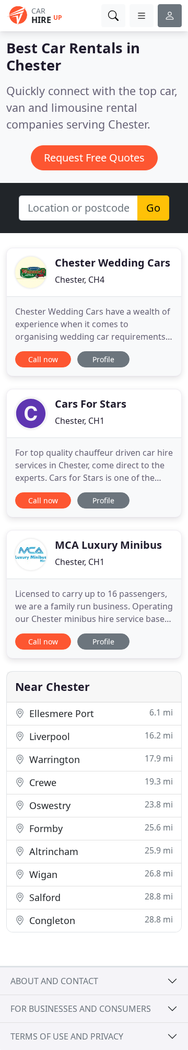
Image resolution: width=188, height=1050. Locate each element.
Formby (100, 828)
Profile (103, 359)
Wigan (100, 874)
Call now (43, 359)
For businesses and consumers (80, 1008)
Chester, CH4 (79, 279)
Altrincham (100, 851)
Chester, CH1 (79, 420)
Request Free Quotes (94, 158)
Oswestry (100, 805)
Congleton (100, 920)
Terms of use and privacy (66, 1036)
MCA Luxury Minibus (108, 545)
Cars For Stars (90, 404)
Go (153, 208)
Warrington (100, 759)
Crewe (100, 782)
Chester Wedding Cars (112, 263)
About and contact (54, 981)
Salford (100, 897)
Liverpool (100, 736)
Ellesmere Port (100, 713)
